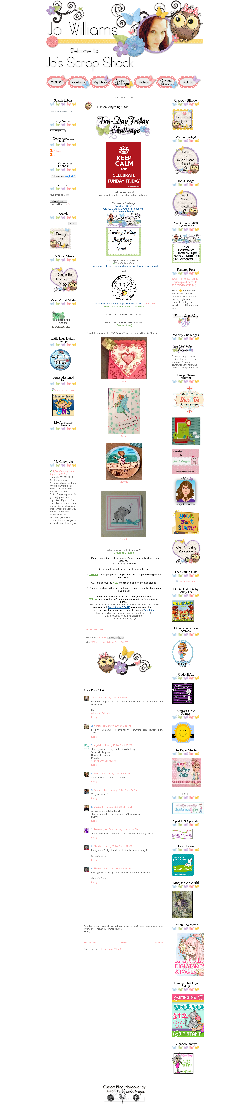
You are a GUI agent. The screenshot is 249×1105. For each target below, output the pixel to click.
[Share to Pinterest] (122, 637)
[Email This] (111, 637)
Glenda (97, 846)
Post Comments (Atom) (109, 949)
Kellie (124, 436)
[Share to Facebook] (119, 637)
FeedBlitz (67, 204)
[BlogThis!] (114, 637)
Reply (94, 717)
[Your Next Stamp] (63, 414)
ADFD (93, 642)
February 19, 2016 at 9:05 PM (116, 773)
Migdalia (98, 745)
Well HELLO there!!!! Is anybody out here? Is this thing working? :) (185, 282)
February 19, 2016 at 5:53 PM (113, 697)
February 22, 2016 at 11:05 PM (119, 806)
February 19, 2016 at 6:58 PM (116, 725)
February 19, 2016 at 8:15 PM (117, 745)
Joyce (123, 381)
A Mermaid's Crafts (100, 713)
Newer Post (90, 942)
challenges (110, 642)
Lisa (95, 697)
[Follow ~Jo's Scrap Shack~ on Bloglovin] (63, 177)
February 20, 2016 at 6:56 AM (122, 790)
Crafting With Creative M (103, 760)
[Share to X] (117, 637)
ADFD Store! (149, 303)
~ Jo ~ (53, 154)
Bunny (97, 773)
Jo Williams (56, 150)
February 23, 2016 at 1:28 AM (123, 829)
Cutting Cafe (119, 642)
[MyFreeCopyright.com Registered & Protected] (63, 474)
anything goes (101, 642)
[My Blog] (63, 389)
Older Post (158, 942)
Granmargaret (101, 829)
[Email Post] (108, 637)
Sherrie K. (98, 806)
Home (124, 942)
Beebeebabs (100, 790)
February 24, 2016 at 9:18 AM (116, 868)
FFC (126, 642)
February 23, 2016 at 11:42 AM (117, 846)
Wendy (97, 725)
